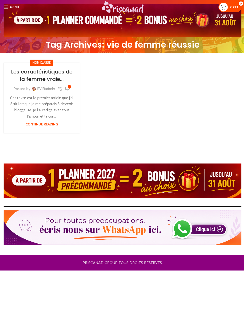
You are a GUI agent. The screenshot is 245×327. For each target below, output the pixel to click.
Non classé (42, 62)
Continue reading (42, 124)
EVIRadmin (46, 88)
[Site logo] (122, 7)
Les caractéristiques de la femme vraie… (41, 75)
